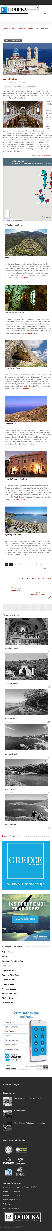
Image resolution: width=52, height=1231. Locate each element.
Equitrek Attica (20, 1111)
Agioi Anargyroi (11, 648)
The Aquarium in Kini (14, 313)
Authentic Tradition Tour (13, 961)
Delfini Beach (10, 824)
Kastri (7, 257)
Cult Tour (6, 966)
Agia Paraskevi (11, 683)
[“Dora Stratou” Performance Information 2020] (7, 1126)
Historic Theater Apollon (16, 479)
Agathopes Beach (13, 534)
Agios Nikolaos (10, 79)
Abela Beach (10, 789)
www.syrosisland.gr (45, 155)
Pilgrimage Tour (16, 40)
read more (25, 278)
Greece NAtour (8, 980)
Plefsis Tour (7, 998)
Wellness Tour (8, 1003)
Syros (30, 29)
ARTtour (5, 957)
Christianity (30, 86)
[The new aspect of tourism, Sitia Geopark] (7, 1101)
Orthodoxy (18, 86)
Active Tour (7, 952)
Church (8, 86)
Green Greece (8, 984)
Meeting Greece (9, 989)
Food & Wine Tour (10, 975)
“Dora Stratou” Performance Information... (30, 1123)
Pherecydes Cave (12, 368)
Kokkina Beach (11, 719)
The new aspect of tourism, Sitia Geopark (30, 1098)
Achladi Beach (11, 754)
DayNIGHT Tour (9, 970)
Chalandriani (10, 424)
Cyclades (21, 29)
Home (5, 29)
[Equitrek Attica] (7, 1114)
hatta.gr (9, 1204)
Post (13, 29)
